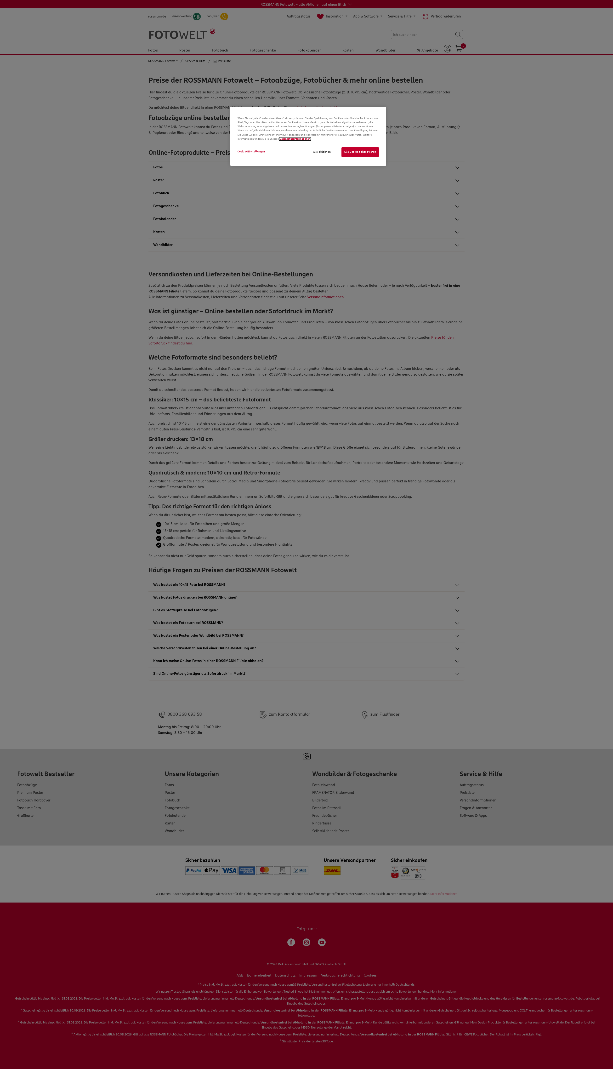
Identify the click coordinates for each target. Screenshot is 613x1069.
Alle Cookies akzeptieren (360, 152)
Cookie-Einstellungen (251, 151)
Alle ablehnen (322, 152)
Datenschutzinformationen (295, 139)
